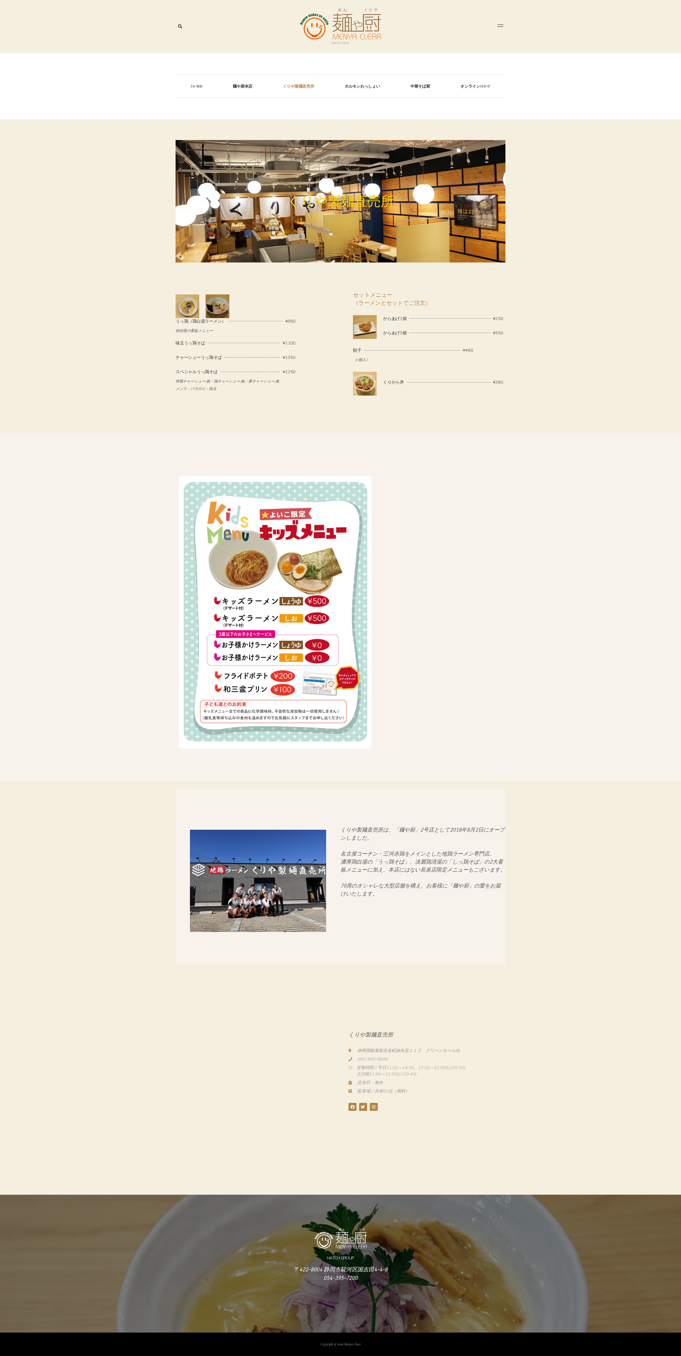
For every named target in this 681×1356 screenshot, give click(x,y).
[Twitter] (363, 1107)
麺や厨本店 (242, 86)
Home (196, 86)
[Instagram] (374, 1107)
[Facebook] (352, 1107)
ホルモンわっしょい (362, 86)
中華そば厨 (420, 86)
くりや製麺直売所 (298, 86)
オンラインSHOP (475, 86)
